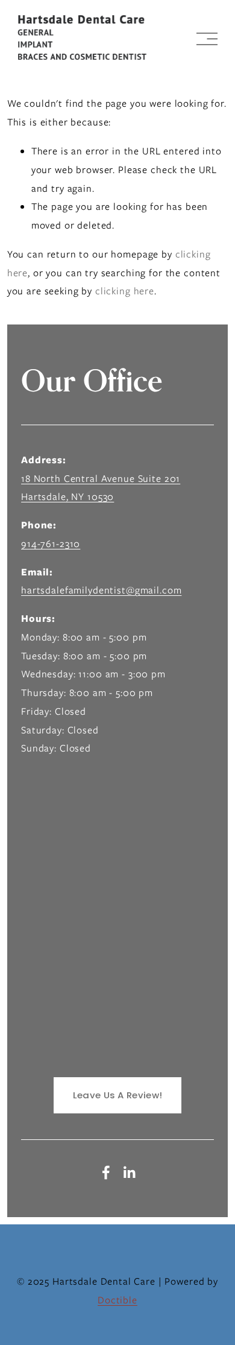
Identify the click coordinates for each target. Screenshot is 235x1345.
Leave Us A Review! (117, 1095)
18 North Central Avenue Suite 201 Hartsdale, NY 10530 (100, 488)
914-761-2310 (50, 544)
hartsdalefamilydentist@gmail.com (101, 590)
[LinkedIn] (129, 1172)
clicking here (124, 291)
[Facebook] (106, 1172)
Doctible (117, 1300)
